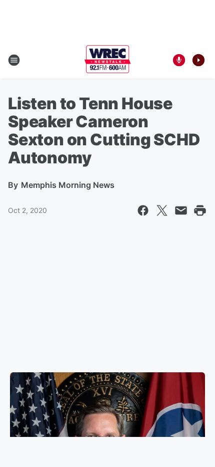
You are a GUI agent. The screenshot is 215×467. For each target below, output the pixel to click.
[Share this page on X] (162, 210)
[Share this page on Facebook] (143, 210)
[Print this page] (200, 210)
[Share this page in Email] (181, 210)
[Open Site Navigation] (14, 60)
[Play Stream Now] (198, 60)
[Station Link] (108, 60)
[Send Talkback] (179, 60)
